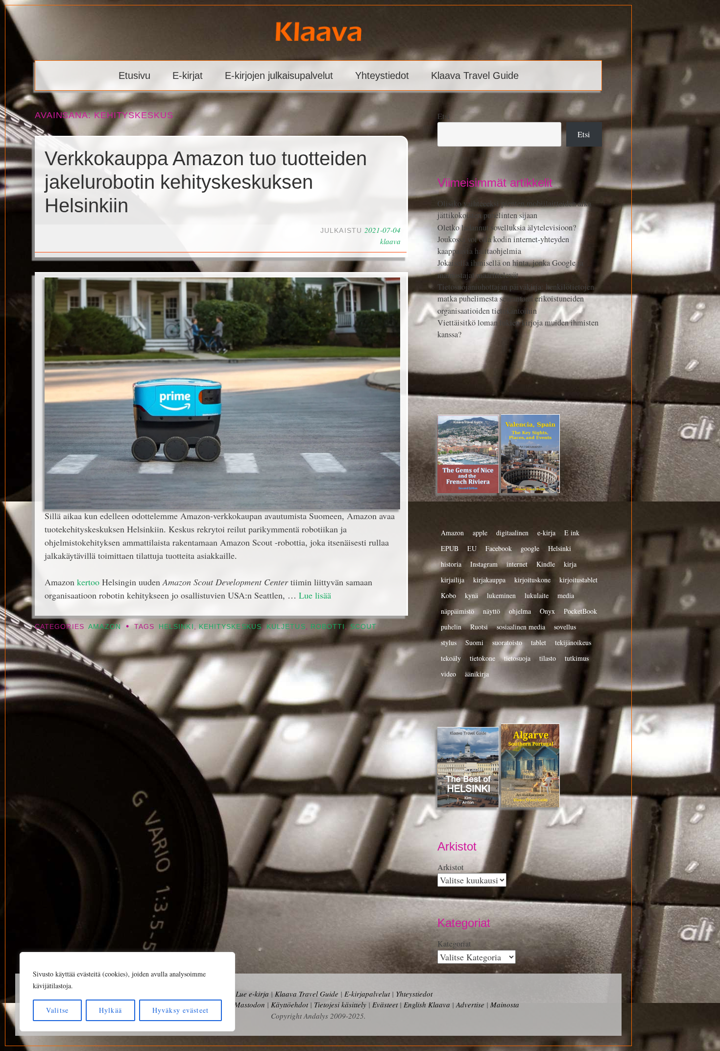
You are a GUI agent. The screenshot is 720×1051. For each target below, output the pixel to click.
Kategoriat (454, 943)
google (530, 548)
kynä (471, 595)
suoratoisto (507, 642)
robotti (328, 626)
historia (451, 564)
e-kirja (546, 532)
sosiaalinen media (521, 626)
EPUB (449, 548)
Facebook (498, 548)
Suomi (474, 642)
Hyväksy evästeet (180, 1010)
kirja (570, 564)
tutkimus (577, 658)
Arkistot (450, 867)
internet (517, 564)
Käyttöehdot (289, 1004)
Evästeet (385, 1004)
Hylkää (110, 1010)
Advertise (470, 1004)
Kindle (545, 564)
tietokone (482, 658)
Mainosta (504, 1004)
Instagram (484, 564)
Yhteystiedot (382, 75)
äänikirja (477, 673)
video (448, 673)
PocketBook (580, 611)
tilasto (547, 658)
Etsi (443, 116)
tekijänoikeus (573, 642)
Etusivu (134, 75)
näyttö (491, 611)
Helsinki (176, 626)
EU (472, 548)
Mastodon (249, 1004)
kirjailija (452, 579)
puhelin (451, 626)
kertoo (88, 582)
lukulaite (537, 595)
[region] (127, 991)
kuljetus (286, 626)
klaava (390, 241)
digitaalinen (512, 532)
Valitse (57, 1010)
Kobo (448, 595)
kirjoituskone (532, 579)
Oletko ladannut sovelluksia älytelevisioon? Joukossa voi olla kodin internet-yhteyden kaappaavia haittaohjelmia (506, 239)
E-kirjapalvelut (367, 994)
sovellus (565, 626)
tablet (538, 642)
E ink (571, 532)
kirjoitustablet (578, 579)
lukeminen (501, 595)
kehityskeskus (230, 626)
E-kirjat (187, 75)
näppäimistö (457, 611)
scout (363, 626)
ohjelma (520, 611)
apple (480, 532)
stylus (448, 642)
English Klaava (427, 1004)
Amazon (104, 626)
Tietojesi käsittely (340, 1004)
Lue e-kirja (252, 994)
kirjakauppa (489, 579)
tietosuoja (517, 658)
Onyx (547, 611)
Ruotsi (479, 626)
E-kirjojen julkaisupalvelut (279, 75)
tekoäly (451, 658)
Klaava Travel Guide (475, 75)
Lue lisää (315, 595)
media (565, 595)
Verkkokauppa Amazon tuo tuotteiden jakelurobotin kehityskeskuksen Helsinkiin (206, 182)
